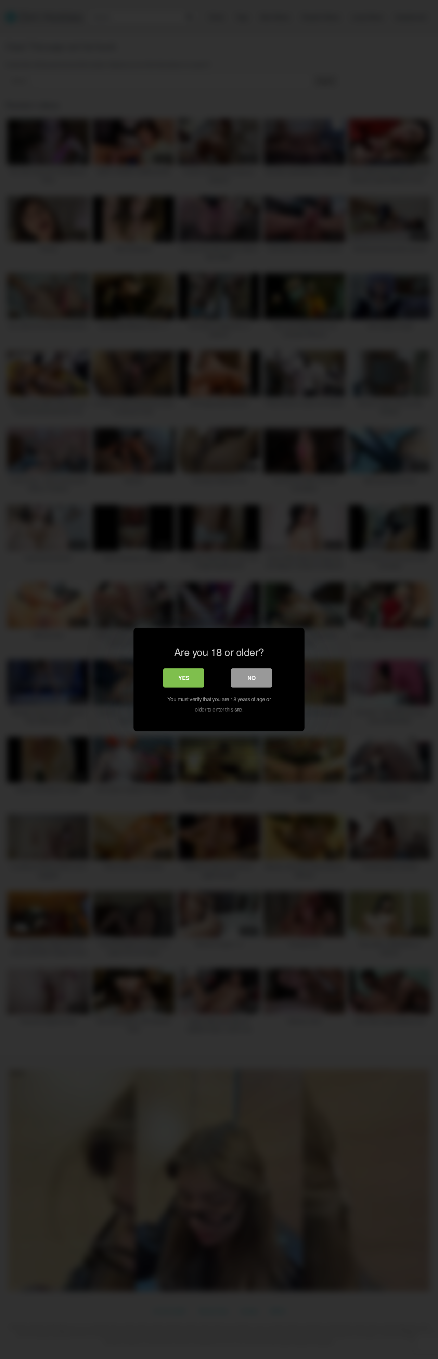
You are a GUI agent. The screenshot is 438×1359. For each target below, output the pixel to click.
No (251, 678)
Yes (184, 678)
